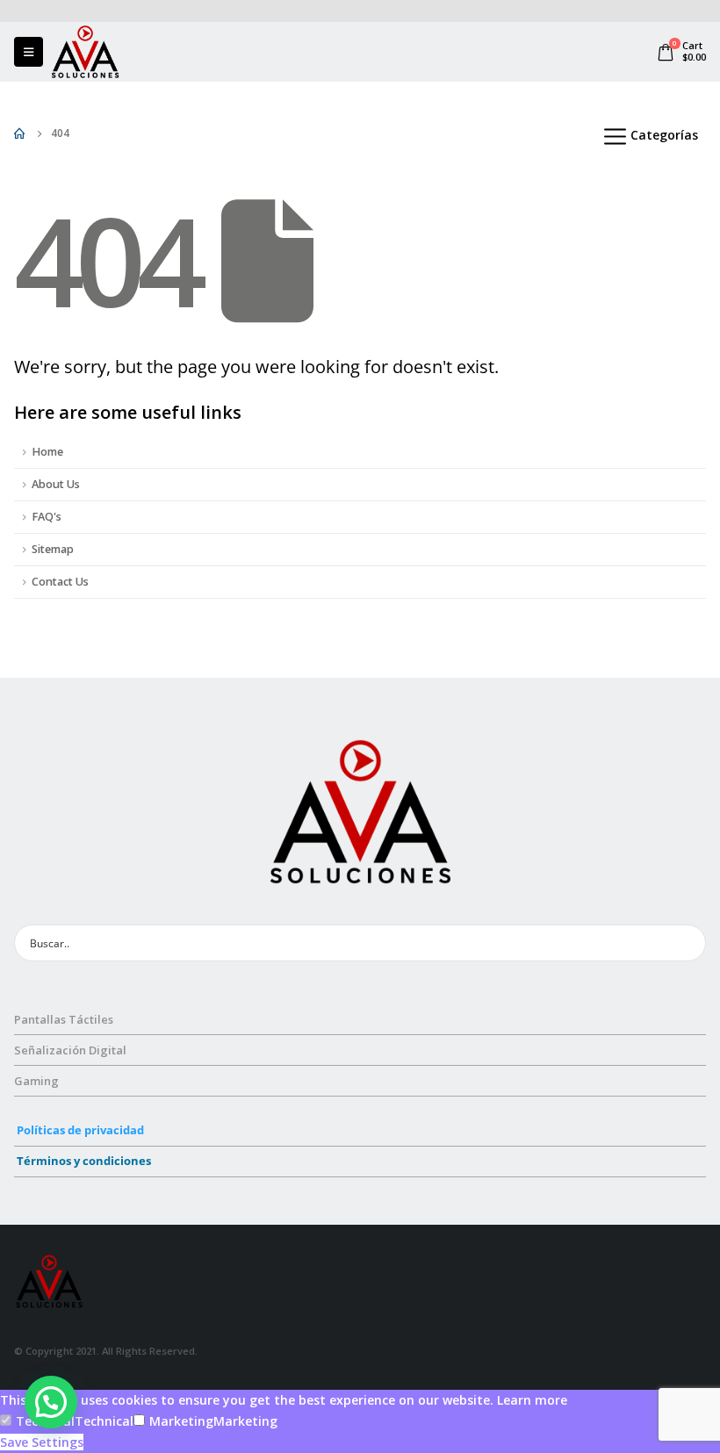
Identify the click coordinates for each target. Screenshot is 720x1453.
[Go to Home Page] (20, 133)
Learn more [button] (532, 1400)
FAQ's (46, 516)
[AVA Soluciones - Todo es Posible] (85, 52)
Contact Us (60, 581)
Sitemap (53, 549)
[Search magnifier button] (687, 943)
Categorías (664, 134)
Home (47, 451)
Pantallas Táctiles (63, 1019)
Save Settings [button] (41, 1442)
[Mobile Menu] (28, 52)
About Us (56, 484)
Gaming (36, 1081)
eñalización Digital (73, 1050)
